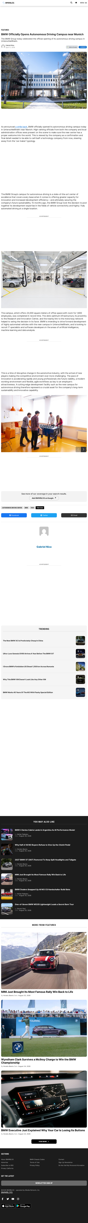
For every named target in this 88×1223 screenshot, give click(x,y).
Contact (61, 1159)
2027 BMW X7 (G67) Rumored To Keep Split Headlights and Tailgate (45, 860)
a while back (21, 127)
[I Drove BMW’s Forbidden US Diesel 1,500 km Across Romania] (80, 663)
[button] (83, 449)
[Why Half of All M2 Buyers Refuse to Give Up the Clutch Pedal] (7, 845)
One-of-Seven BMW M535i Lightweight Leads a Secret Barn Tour (44, 904)
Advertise (4, 1162)
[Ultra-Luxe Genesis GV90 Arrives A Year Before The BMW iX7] (80, 650)
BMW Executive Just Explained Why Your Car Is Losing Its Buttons (43, 1130)
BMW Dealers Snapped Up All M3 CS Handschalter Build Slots (42, 889)
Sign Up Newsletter (66, 1162)
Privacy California (7, 1168)
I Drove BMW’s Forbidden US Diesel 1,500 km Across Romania (28, 666)
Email (75, 515)
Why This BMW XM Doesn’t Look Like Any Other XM (24, 679)
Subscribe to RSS (7, 1165)
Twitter (45, 515)
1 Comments (83, 47)
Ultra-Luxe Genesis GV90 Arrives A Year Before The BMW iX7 (28, 654)
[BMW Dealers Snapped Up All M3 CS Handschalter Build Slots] (7, 889)
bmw (26, 508)
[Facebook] (3, 1199)
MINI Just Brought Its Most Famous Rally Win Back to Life (40, 874)
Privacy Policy (35, 1165)
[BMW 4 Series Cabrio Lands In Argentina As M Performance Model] (7, 830)
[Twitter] (8, 1199)
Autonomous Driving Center (12, 508)
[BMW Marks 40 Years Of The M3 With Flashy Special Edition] (80, 689)
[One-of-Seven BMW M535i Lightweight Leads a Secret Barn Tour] (7, 904)
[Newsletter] (76, 3)
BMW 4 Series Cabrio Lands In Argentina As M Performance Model (45, 830)
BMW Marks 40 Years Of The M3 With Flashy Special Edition (28, 692)
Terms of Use (35, 1162)
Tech (32, 508)
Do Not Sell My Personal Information (71, 1165)
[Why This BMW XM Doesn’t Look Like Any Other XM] (80, 676)
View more (43, 1141)
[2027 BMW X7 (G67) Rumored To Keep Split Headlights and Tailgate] (7, 860)
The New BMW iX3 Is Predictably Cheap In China (23, 641)
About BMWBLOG (7, 1159)
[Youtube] (13, 1199)
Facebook (15, 515)
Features (5, 30)
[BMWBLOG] (44, 1193)
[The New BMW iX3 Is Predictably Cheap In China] (80, 637)
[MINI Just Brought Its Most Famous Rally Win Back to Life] (7, 874)
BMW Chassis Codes (37, 1159)
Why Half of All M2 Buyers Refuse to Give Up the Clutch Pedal (42, 845)
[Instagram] (19, 1199)
